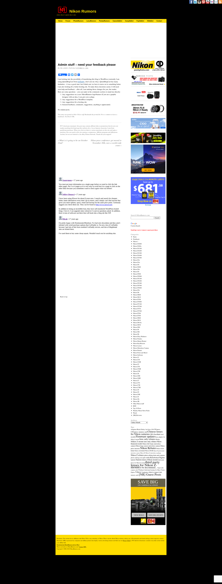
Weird (135, 413)
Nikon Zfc (136, 399)
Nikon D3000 (137, 244)
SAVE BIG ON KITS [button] (156, 515)
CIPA (151, 434)
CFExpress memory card (139, 432)
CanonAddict (117, 21)
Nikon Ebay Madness (139, 336)
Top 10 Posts (137, 408)
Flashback (136, 239)
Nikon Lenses (137, 346)
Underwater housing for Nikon (152, 470)
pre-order (146, 457)
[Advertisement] (89, 44)
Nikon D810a (137, 322)
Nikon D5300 (137, 283)
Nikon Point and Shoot (140, 353)
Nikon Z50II (137, 369)
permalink (97, 114)
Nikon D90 (136, 327)
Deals (135, 237)
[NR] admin (64, 68)
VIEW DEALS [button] (139, 515)
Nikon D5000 (137, 276)
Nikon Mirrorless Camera (141, 348)
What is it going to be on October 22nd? (73, 141)
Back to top (63, 270)
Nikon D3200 (137, 251)
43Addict (150, 21)
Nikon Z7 (136, 380)
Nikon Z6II (136, 376)
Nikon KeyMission (139, 343)
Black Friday (141, 429)
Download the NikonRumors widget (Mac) (68, 545)
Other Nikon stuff (78, 114)
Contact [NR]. (82, 547)
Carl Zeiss (148, 429)
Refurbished (154, 457)
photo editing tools (137, 458)
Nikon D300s (137, 246)
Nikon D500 (137, 274)
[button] (148, 502)
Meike (158, 439)
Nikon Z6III (136, 378)
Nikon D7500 (137, 311)
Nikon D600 (137, 295)
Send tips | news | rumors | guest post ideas (144, 230)
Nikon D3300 (137, 253)
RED (134, 406)
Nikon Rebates (148, 448)
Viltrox (138, 472)
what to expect (153, 472)
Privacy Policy (127, 540)
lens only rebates (147, 439)
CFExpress (157, 429)
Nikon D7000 (137, 302)
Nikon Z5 (136, 364)
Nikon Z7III (136, 387)
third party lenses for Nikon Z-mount (145, 464)
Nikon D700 (137, 299)
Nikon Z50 (136, 367)
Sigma (162, 457)
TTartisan (141, 470)
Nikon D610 (137, 297)
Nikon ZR (136, 401)
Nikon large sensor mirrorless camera (148, 446)
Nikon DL (136, 334)
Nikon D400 (137, 267)
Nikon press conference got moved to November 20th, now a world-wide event (106, 143)
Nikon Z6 (136, 373)
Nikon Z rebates (137, 455)
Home (60, 21)
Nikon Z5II (136, 371)
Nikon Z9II (136, 394)
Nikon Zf (136, 397)
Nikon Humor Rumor (139, 341)
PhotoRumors (78, 21)
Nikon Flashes (137, 339)
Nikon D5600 (137, 288)
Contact (159, 21)
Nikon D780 (137, 316)
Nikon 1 (135, 241)
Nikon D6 (136, 292)
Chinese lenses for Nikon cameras (147, 433)
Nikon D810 (137, 320)
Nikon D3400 (137, 255)
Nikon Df (136, 329)
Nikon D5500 (137, 285)
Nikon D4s (136, 269)
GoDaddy (81, 81)
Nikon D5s (136, 290)
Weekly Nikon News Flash (141, 411)
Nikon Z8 (136, 390)
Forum (68, 21)
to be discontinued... (148, 467)
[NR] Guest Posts (150, 474)
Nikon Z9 (136, 392)
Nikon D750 (137, 309)
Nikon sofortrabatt (140, 451)
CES (152, 429)
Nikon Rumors (82, 11)
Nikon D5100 (137, 278)
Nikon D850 (137, 325)
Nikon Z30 (136, 360)
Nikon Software (138, 355)
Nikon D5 (136, 272)
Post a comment (106, 114)
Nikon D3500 (137, 258)
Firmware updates (146, 436)
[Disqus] (89, 178)
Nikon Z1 (136, 357)
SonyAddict (129, 21)
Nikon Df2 (136, 332)
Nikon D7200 (137, 306)
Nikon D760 (137, 313)
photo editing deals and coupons (154, 455)
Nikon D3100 (137, 248)
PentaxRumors (104, 21)
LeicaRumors (91, 21)
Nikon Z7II (136, 385)
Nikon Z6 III (149, 451)
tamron (133, 460)
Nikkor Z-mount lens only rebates (143, 441)
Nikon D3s (136, 260)
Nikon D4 (136, 265)
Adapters (133, 429)
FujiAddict (140, 21)
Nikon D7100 (137, 304)
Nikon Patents (137, 350)
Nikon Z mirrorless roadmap (153, 453)
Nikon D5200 (137, 281)
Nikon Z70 (136, 383)
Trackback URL (69, 117)
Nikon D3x (136, 262)
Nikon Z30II (137, 362)
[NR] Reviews (137, 415)
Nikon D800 (137, 318)
